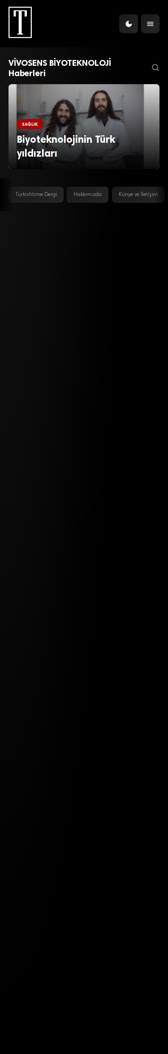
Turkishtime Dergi (36, 194)
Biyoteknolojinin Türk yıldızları (66, 146)
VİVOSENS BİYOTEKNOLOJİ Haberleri (60, 68)
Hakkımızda (87, 194)
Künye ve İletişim (138, 194)
